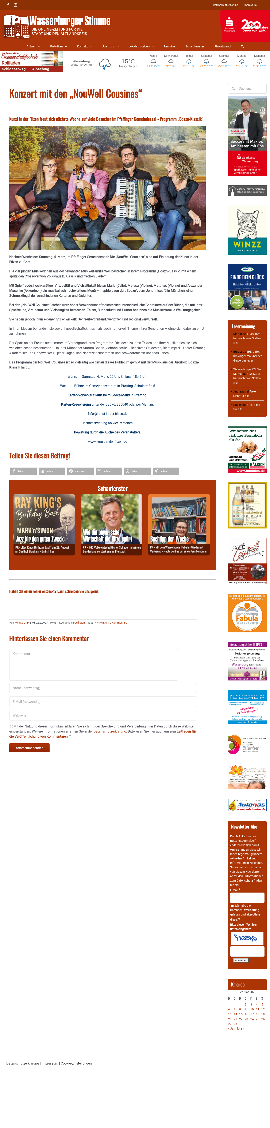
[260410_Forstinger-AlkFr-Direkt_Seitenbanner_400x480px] (247, 484)
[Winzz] (247, 207)
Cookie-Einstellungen (76, 1063)
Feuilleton (79, 622)
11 (257, 1009)
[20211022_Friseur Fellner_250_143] (247, 735)
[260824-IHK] (111, 497)
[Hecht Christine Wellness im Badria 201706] (247, 766)
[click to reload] (247, 938)
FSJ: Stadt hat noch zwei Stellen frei (247, 338)
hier (237, 885)
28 (235, 1024)
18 (257, 1014)
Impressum (50, 1063)
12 (263, 1009)
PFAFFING (101, 622)
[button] (242, 46)
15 (241, 1014)
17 (252, 1014)
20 (230, 1019)
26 (263, 1019)
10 (252, 1009)
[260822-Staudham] (44, 497)
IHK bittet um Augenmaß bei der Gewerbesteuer (247, 356)
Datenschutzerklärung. (110, 731)
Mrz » (240, 1028)
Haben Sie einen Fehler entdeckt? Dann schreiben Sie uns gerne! (54, 591)
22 (241, 1019)
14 (235, 1014)
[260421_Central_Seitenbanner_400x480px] (247, 540)
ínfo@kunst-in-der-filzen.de (107, 414)
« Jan (231, 1028)
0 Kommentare (118, 622)
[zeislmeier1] (247, 801)
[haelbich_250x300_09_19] (247, 428)
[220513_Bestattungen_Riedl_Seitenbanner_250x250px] (247, 644)
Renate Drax (22, 622)
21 (235, 1019)
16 (246, 1014)
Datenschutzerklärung (244, 910)
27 (230, 1024)
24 (252, 1019)
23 (246, 1019)
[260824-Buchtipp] (179, 497)
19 (263, 1014)
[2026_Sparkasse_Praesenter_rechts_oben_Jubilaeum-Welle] (245, 12)
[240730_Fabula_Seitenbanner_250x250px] (247, 596)
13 (230, 1014)
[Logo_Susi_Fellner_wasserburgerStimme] (247, 692)
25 (257, 1019)
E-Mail (235, 890)
